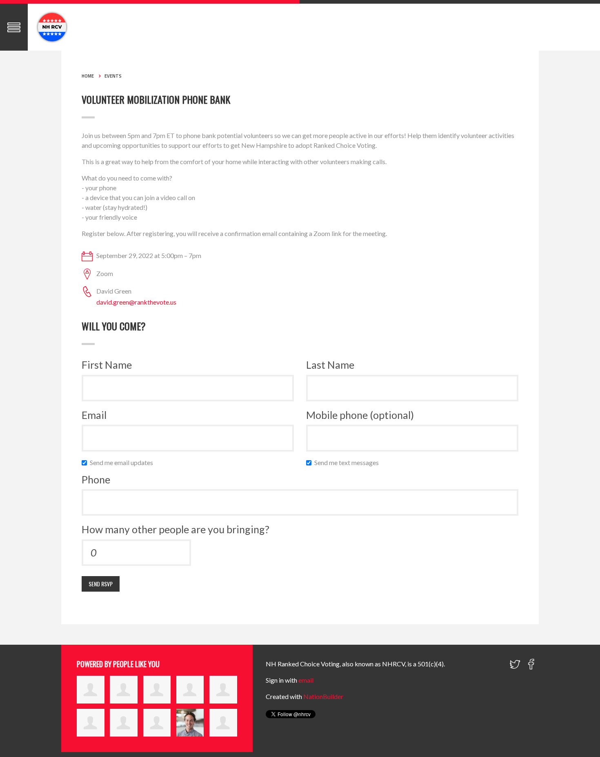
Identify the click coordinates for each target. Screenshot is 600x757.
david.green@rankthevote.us (136, 302)
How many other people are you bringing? (175, 529)
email (305, 680)
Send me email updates (123, 462)
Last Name (330, 364)
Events (113, 76)
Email (94, 415)
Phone (96, 479)
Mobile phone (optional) (360, 415)
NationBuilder (323, 696)
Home (88, 76)
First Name (107, 364)
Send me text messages (348, 462)
